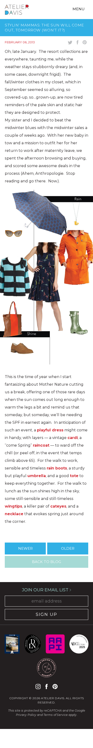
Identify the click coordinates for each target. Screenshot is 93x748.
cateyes (58, 506)
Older (67, 548)
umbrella (36, 476)
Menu (78, 9)
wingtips (13, 506)
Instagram (38, 686)
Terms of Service (55, 715)
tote (74, 476)
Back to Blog (46, 561)
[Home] (17, 10)
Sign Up (46, 614)
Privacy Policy (26, 715)
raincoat (41, 445)
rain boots (57, 468)
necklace (14, 514)
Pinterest (54, 686)
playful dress (50, 430)
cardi (72, 437)
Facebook (46, 686)
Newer (25, 548)
